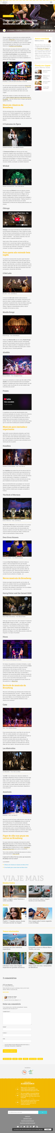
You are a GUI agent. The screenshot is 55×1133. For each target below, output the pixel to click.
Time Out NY (16, 853)
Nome (4, 1027)
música (25, 1059)
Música (6, 905)
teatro (40, 1059)
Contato (27, 1116)
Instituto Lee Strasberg (15, 46)
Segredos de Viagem (43, 48)
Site (4, 1038)
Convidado (11, 30)
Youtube (18, 1127)
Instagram (27, 1127)
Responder (6, 992)
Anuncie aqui (27, 1118)
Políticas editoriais (27, 1121)
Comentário (6, 1011)
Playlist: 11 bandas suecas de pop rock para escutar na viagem (14, 922)
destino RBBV (7, 1059)
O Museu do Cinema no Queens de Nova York (16, 864)
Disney (15, 1059)
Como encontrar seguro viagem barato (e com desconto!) (39, 900)
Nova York (12, 39)
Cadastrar (42, 1112)
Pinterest (31, 1127)
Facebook (47, 30)
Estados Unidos (8, 16)
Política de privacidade (27, 1123)
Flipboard (34, 1127)
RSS (37, 1127)
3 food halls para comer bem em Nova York (15, 867)
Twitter (49, 30)
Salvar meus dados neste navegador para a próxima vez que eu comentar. (17, 1045)
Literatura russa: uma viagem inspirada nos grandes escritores (14, 966)
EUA (20, 1059)
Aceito (47, 1129)
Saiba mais (40, 1129)
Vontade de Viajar (5, 2)
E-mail (5, 1032)
